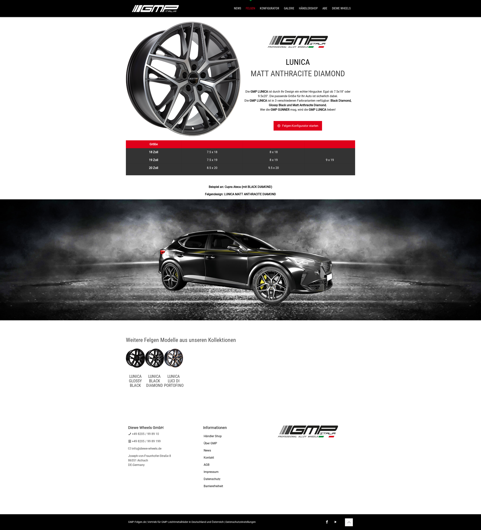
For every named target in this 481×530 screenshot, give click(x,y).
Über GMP (210, 443)
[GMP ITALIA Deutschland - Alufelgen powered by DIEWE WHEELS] (155, 8)
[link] (240, 260)
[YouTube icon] (335, 522)
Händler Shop (213, 436)
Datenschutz (212, 479)
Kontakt (209, 457)
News (207, 450)
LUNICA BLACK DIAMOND (154, 381)
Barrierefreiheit (213, 486)
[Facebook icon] (327, 522)
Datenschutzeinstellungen (240, 521)
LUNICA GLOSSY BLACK (135, 381)
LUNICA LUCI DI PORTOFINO (174, 381)
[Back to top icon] (349, 522)
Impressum (211, 472)
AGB (206, 464)
